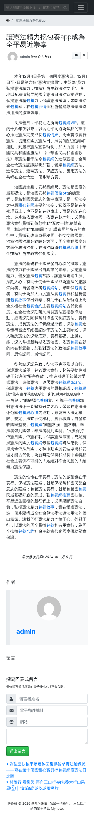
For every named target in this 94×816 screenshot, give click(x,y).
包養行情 (38, 106)
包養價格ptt (57, 193)
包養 (30, 100)
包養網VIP (67, 122)
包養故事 (18, 299)
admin (25, 56)
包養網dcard (69, 382)
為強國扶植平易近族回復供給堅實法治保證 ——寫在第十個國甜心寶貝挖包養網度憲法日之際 (46, 770)
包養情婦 (50, 134)
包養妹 (36, 424)
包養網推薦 (60, 494)
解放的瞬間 (39, 803)
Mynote (57, 808)
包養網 (48, 158)
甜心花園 (26, 205)
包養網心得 (68, 247)
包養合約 (34, 305)
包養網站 (50, 287)
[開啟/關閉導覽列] (81, 8)
